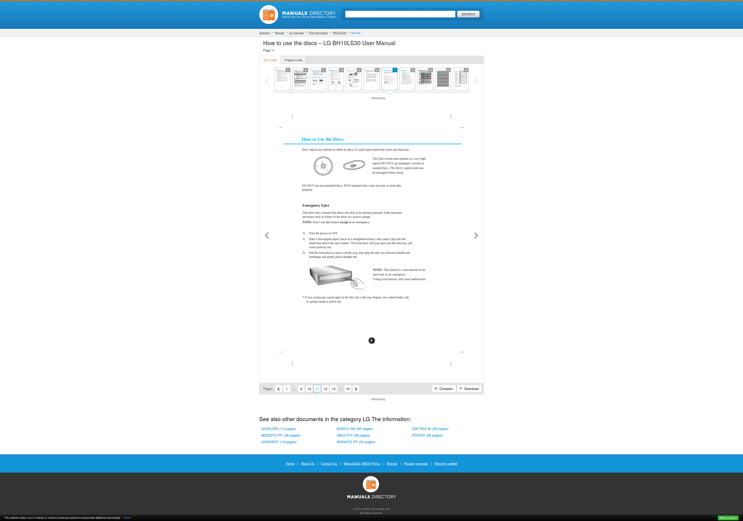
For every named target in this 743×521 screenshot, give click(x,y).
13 (333, 388)
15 (348, 388)
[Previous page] (266, 236)
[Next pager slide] (476, 81)
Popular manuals (416, 463)
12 (325, 388)
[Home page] (268, 14)
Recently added (446, 463)
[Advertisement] (371, 105)
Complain (445, 388)
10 (309, 388)
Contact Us (329, 463)
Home (290, 463)
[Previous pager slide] (266, 81)
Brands (392, 463)
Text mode (270, 60)
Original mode (293, 60)
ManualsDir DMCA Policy (362, 463)
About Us (307, 463)
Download (470, 388)
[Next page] (476, 236)
